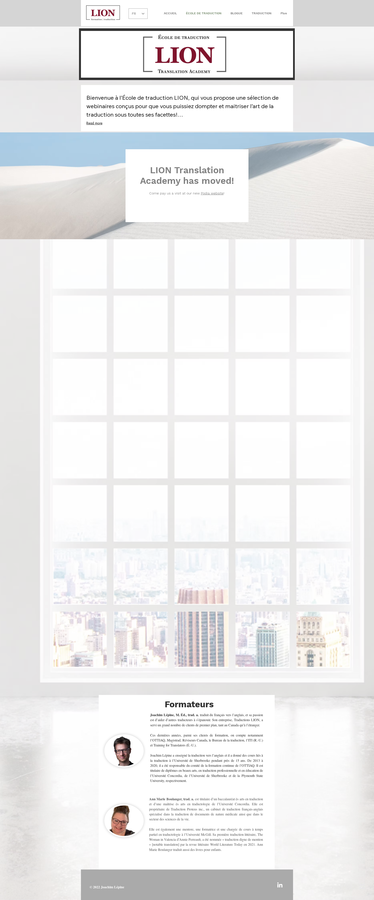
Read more (94, 123)
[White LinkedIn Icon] (280, 885)
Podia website (212, 193)
